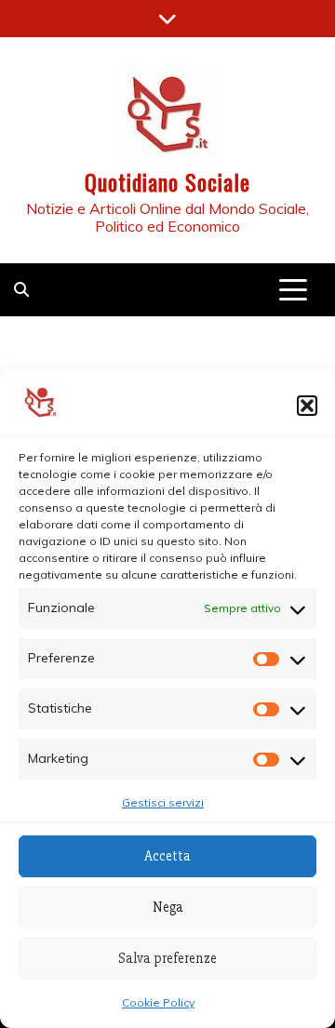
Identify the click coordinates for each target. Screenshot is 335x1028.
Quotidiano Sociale (167, 181)
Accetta (167, 856)
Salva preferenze (167, 958)
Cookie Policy (158, 1002)
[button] (307, 405)
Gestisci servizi (163, 802)
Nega (168, 907)
